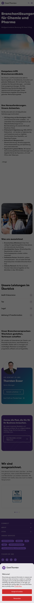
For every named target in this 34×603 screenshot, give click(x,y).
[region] (17, 583)
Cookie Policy (18, 586)
